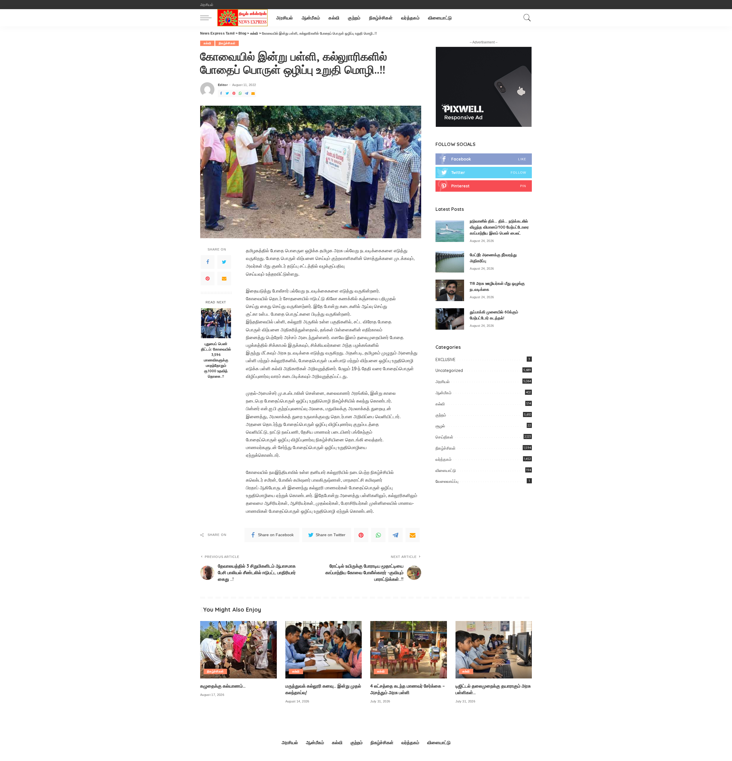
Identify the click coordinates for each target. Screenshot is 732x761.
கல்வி (207, 43)
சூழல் (440, 425)
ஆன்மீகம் (443, 392)
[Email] (224, 278)
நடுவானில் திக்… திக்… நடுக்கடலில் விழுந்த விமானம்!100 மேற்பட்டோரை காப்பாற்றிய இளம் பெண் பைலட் (499, 227)
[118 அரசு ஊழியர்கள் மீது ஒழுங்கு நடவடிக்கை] (449, 290)
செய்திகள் (444, 437)
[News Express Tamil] (242, 17)
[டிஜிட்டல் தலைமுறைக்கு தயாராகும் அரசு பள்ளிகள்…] (493, 649)
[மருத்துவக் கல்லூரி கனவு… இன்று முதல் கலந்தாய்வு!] (323, 649)
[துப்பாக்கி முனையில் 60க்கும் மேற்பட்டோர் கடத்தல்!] (449, 319)
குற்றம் (440, 415)
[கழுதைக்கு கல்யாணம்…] (238, 649)
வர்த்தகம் (443, 459)
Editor (223, 85)
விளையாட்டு (445, 470)
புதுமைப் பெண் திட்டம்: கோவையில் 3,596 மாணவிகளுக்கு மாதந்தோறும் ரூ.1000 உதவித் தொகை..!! (216, 359)
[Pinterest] (207, 278)
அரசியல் (442, 381)
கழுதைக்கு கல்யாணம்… (223, 686)
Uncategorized (449, 370)
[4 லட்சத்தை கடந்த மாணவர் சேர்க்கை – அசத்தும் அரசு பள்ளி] (408, 649)
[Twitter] (224, 262)
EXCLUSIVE (445, 359)
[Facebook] (207, 262)
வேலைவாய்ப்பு (446, 481)
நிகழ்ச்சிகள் (227, 43)
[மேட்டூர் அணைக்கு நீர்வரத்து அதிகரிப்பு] (449, 262)
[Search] (527, 17)
